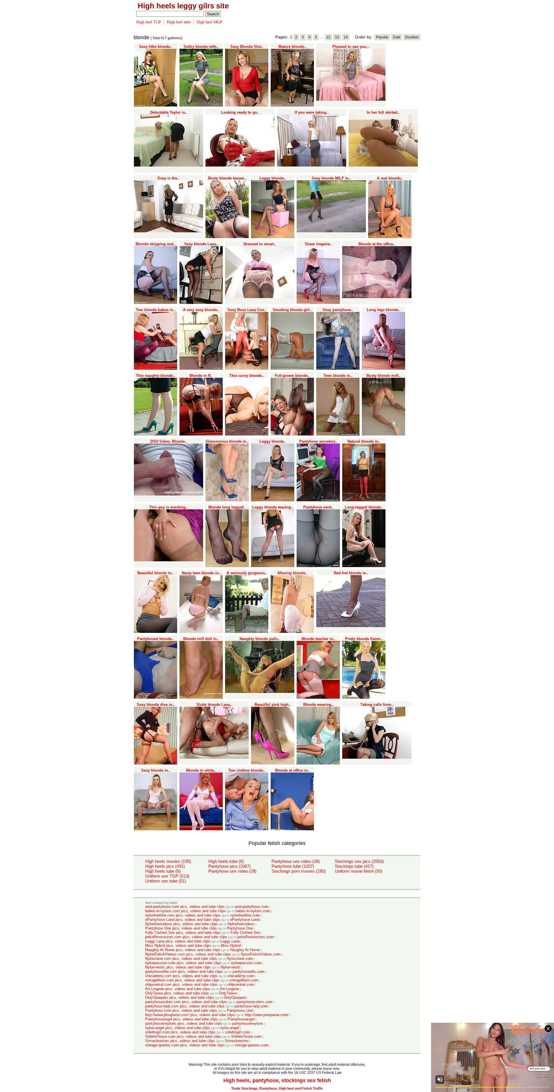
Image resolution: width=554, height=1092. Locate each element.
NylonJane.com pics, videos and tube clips (181, 958)
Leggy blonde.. (272, 178)
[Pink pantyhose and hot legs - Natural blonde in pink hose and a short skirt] (363, 500)
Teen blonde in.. (337, 375)
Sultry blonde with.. (201, 46)
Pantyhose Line (240, 1010)
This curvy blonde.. (246, 375)
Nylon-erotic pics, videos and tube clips (178, 967)
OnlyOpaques (235, 997)
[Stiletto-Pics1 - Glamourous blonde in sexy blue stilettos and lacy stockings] (227, 500)
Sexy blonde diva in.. (156, 704)
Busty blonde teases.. (227, 178)
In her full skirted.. (383, 112)
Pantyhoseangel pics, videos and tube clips (181, 1019)
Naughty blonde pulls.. (259, 639)
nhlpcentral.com (240, 984)
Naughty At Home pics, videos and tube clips (182, 950)
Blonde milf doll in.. (201, 639)
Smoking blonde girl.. (292, 310)
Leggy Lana (229, 941)
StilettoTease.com (246, 1036)
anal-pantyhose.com (251, 906)
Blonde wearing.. (318, 704)
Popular (382, 37)
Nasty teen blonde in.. (201, 573)
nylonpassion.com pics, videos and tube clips (183, 963)
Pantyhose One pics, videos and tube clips (181, 928)
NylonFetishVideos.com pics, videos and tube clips (188, 954)
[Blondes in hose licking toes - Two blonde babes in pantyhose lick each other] (155, 369)
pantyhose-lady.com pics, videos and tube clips (184, 1006)
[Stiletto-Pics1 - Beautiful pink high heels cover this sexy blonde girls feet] (272, 763)
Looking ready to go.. (240, 112)
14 (346, 37)
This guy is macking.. (168, 507)
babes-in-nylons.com (252, 911)
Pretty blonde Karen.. (364, 639)
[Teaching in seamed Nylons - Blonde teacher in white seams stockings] (318, 697)
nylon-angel (229, 1028)
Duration (412, 37)
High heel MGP (209, 22)
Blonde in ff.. (201, 375)
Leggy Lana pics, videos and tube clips (177, 941)
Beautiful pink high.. (272, 704)
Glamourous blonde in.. (227, 441)
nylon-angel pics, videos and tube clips (177, 1028)
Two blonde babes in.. (155, 310)
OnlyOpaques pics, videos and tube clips (179, 997)
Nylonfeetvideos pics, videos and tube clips (181, 924)
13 (337, 37)
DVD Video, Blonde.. (168, 441)
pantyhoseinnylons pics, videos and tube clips (183, 1023)
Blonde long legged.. (227, 507)
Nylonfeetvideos (241, 924)
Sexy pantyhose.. (338, 310)
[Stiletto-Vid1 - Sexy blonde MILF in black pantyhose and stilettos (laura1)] (331, 231)
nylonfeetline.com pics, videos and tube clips (182, 915)
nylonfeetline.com (245, 915)
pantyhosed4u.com (248, 971)
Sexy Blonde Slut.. (246, 46)
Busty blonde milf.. (383, 375)
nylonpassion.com (246, 963)
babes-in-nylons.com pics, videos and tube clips (185, 911)
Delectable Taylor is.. (168, 112)
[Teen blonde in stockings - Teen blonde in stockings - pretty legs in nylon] (338, 434)
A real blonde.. (390, 178)
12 (328, 37)
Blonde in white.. (201, 770)
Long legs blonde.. (383, 310)
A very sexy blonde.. (201, 310)
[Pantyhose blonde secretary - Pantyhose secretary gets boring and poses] (318, 500)
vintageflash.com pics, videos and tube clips (182, 980)
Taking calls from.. (377, 704)
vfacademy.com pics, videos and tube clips (181, 976)
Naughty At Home (245, 950)
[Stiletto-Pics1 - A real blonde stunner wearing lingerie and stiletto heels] (389, 237)
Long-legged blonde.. (364, 507)
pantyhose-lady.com (251, 1006)
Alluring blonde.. (292, 573)
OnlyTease (228, 993)
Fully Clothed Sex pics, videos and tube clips (183, 932)
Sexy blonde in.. (155, 770)
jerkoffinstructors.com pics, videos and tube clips (186, 937)
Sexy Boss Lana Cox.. (246, 310)
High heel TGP (148, 22)
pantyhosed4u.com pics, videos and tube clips (184, 971)
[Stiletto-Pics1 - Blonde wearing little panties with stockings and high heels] (318, 763)
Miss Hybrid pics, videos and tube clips (178, 945)
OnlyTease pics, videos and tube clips (177, 993)
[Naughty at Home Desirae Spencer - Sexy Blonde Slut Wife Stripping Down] (246, 105)
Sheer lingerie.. (318, 244)
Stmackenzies (237, 1041)
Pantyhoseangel (241, 1019)
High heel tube (179, 22)
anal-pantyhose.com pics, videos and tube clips (185, 906)
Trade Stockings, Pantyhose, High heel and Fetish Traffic (277, 1089)
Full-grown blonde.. (292, 375)
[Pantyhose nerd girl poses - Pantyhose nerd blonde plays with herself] (318, 566)
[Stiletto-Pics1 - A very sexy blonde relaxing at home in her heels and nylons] (201, 369)
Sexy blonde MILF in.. (331, 178)
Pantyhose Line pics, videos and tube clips (181, 1010)
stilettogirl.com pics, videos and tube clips (180, 1032)
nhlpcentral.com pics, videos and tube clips (181, 984)
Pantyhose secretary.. (318, 441)
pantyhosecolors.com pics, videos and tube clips (186, 1002)
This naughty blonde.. (155, 375)
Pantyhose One (240, 928)
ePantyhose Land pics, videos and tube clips (182, 919)
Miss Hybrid (231, 945)
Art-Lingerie (229, 989)
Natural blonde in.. (364, 441)
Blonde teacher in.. (318, 639)
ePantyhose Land (244, 919)
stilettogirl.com (237, 1032)
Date (396, 37)
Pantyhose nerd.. (318, 507)
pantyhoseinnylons (247, 1023)
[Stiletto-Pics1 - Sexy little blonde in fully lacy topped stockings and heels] (155, 105)
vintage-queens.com (251, 1045)
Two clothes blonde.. (246, 770)
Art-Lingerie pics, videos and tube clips (177, 989)
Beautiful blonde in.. (155, 573)
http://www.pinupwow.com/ (267, 1015)
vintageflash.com (243, 980)
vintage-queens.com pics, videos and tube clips (185, 1045)
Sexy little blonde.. (155, 46)
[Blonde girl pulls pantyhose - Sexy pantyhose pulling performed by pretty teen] (338, 369)
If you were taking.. (312, 112)
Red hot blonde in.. (351, 573)
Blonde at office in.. (292, 770)
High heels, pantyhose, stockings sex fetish (277, 1080)
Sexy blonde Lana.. (201, 244)
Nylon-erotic (231, 967)
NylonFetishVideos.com (260, 954)
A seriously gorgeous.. (247, 573)
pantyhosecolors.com (254, 1002)
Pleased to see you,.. (351, 46)
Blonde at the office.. (376, 244)
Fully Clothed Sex (245, 932)
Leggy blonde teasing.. (272, 507)
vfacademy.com (240, 976)
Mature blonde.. (292, 46)
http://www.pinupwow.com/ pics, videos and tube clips (190, 1015)
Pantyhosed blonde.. (155, 639)
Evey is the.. (168, 178)
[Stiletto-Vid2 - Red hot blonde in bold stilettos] (350, 626)
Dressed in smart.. (260, 244)
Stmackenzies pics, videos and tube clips (180, 1041)
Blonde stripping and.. (156, 244)
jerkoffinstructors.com (255, 937)
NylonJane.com (240, 958)
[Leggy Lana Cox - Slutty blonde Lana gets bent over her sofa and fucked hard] (214, 758)
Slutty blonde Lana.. (214, 704)
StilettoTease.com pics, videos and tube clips (183, 1036)
